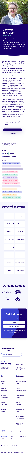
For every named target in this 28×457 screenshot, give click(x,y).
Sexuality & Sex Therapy (9, 239)
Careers (2, 383)
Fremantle (13, 434)
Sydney (3, 438)
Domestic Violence (20, 416)
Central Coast (5, 434)
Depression (20, 254)
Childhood (18, 397)
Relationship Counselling (9, 223)
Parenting (20, 231)
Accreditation (4, 402)
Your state (5, 354)
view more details (5, 147)
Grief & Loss (9, 215)
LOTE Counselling (20, 418)
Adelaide (4, 431)
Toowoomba (13, 438)
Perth (12, 436)
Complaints (3, 409)
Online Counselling (20, 262)
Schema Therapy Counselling (19, 424)
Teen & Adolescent (20, 247)
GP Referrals (3, 395)
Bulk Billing (3, 388)
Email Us (14, 322)
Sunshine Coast (23, 436)
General (20, 223)
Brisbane (13, 431)
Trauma (9, 270)
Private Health (4, 390)
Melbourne (4, 436)
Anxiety (9, 262)
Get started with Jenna (12, 129)
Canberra (22, 431)
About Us (3, 378)
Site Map (3, 411)
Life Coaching (20, 270)
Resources (3, 381)
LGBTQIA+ (9, 254)
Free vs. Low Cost (4, 397)
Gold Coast (22, 434)
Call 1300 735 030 (14, 326)
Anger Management (20, 215)
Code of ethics (4, 404)
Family (8, 231)
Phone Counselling (9, 247)
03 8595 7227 (13, 133)
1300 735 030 (6, 364)
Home (2, 376)
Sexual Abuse (20, 239)
